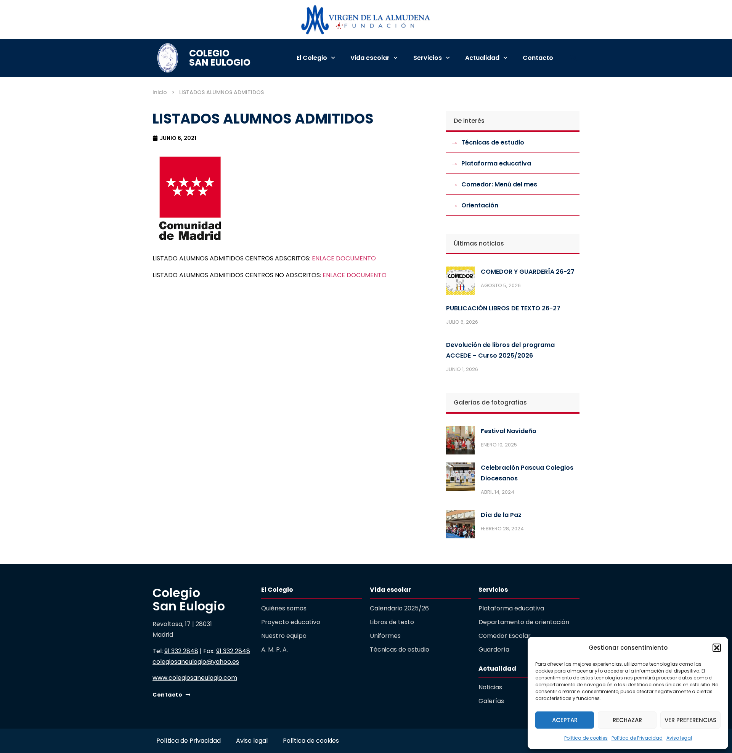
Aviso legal (679, 738)
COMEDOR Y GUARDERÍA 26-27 (528, 271)
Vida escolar (370, 57)
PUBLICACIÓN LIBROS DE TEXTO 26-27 (503, 308)
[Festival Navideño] (460, 442)
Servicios (427, 57)
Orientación (479, 205)
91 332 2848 (181, 651)
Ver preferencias (690, 720)
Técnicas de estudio (492, 142)
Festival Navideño (508, 431)
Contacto (538, 57)
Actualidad (482, 57)
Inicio (159, 92)
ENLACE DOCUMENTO (344, 258)
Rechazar (627, 720)
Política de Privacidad (637, 738)
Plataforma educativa (496, 163)
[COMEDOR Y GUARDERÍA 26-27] (460, 283)
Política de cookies (586, 738)
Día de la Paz (501, 515)
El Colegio (312, 57)
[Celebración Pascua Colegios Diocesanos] (460, 478)
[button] (717, 648)
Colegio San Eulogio (219, 58)
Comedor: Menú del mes (499, 184)
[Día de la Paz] (460, 526)
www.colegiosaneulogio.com (194, 677)
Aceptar (565, 720)
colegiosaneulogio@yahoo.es (195, 661)
